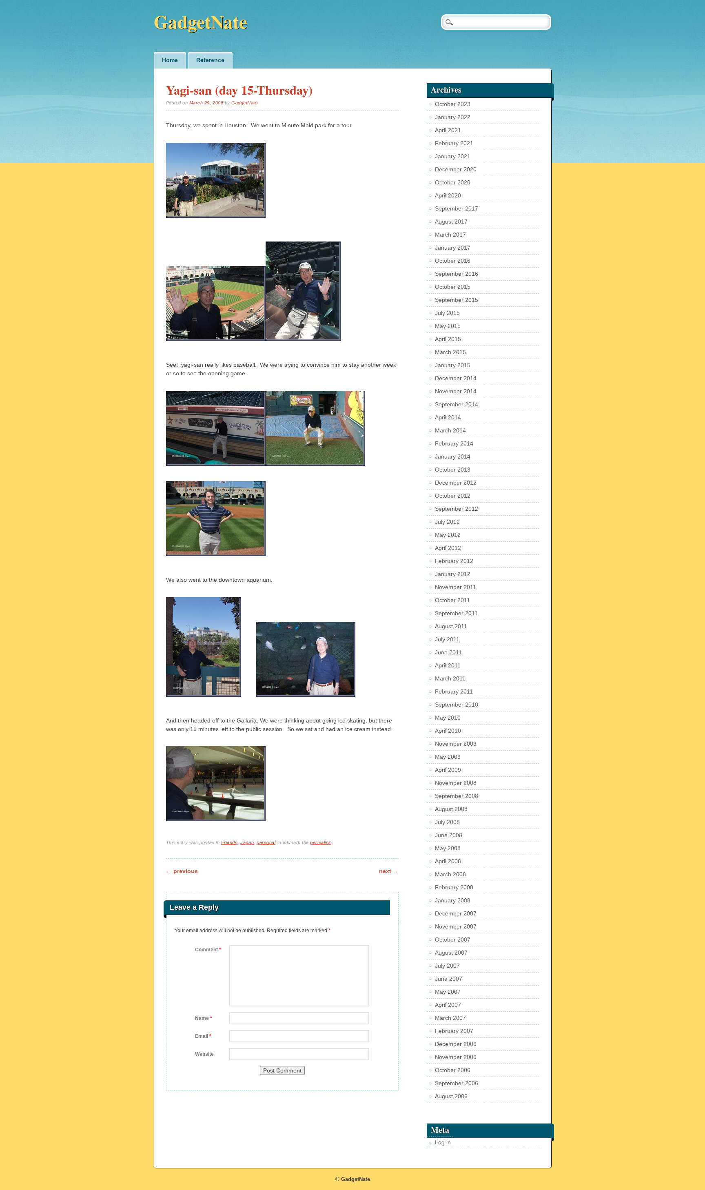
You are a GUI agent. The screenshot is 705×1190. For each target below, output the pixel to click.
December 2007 (456, 913)
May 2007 (448, 991)
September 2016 (456, 273)
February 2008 (454, 887)
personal (266, 842)
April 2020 (448, 195)
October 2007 (452, 939)
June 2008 (448, 835)
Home (170, 60)
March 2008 (450, 874)
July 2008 (447, 822)
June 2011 (448, 652)
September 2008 (456, 796)
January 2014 (452, 456)
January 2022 (452, 117)
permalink (320, 842)
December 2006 (456, 1044)
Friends (229, 842)
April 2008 (448, 861)
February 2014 (454, 443)
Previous (182, 871)
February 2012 (454, 561)
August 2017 (451, 221)
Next (389, 871)
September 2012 (456, 508)
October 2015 (452, 287)
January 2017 (452, 247)
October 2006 (452, 1070)
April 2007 (448, 1005)
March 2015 (450, 352)
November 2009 (456, 743)
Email (203, 1036)
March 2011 (450, 678)
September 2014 (456, 404)
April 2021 (448, 130)
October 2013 (452, 469)
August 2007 (451, 952)
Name (203, 1018)
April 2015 (448, 339)
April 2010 (448, 730)
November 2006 (456, 1057)
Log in (443, 1142)
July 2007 (447, 965)
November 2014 (456, 391)
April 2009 (448, 770)
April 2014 (448, 417)
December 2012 (456, 482)
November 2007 (456, 926)
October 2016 (452, 260)
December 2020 (456, 169)
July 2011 (447, 639)
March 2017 (450, 234)
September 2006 (456, 1083)
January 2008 (452, 900)
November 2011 (455, 587)
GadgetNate (200, 21)
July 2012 (447, 522)
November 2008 (456, 783)
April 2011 (448, 665)
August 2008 (451, 809)
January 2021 (452, 156)
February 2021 (454, 143)
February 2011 (454, 691)
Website (204, 1054)
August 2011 (451, 626)
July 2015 (447, 313)
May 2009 (448, 756)
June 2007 (448, 978)
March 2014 (450, 430)
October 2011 (452, 600)
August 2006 (451, 1096)
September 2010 (456, 704)
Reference (210, 60)
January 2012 (452, 574)
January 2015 (452, 365)
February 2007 (454, 1031)
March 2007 (450, 1018)
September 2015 (456, 300)
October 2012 (452, 495)
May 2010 (448, 717)
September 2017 (456, 208)
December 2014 (456, 378)
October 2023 (452, 104)
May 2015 (448, 326)
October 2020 (452, 182)
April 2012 (448, 548)
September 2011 (456, 613)
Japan (247, 842)
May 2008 (448, 848)
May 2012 (448, 535)
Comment (208, 950)
